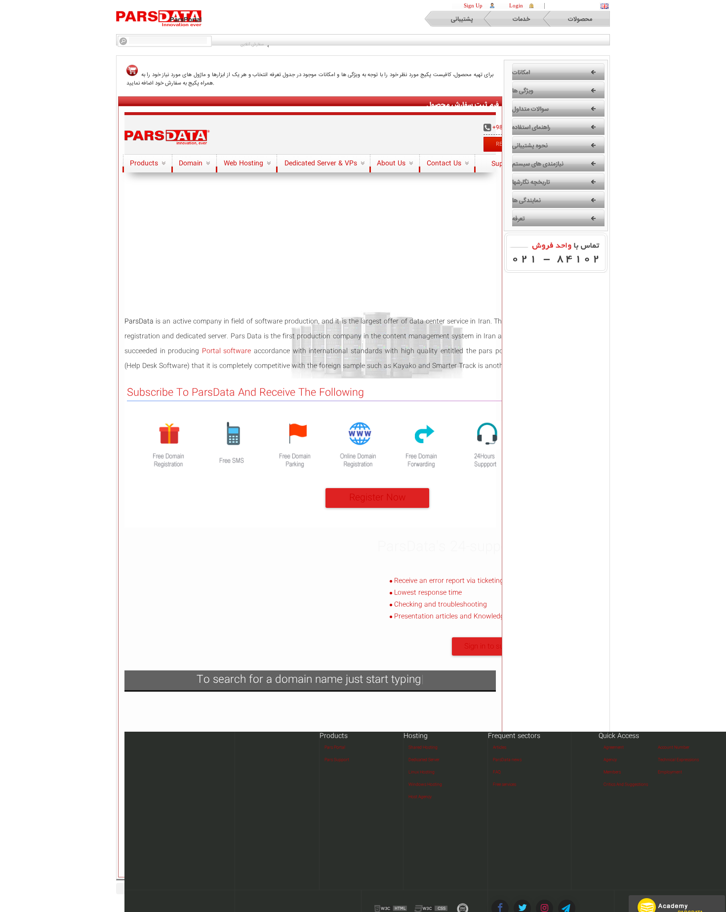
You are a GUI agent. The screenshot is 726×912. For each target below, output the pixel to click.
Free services (504, 785)
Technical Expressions (678, 760)
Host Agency (420, 797)
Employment (670, 772)
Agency (610, 760)
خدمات (521, 19)
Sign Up (473, 5)
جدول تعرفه (282, 75)
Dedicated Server (424, 760)
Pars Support (336, 760)
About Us (392, 163)
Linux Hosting (421, 772)
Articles (499, 748)
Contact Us (445, 163)
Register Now (377, 498)
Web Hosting (244, 163)
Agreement (614, 748)
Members (612, 772)
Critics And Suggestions (626, 785)
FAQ (497, 772)
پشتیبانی (462, 19)
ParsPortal (186, 19)
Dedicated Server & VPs (321, 163)
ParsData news (507, 760)
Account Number (673, 748)
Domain (191, 163)
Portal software (226, 351)
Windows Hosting (425, 785)
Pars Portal (334, 748)
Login (516, 5)
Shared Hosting (423, 748)
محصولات (580, 19)
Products (145, 163)
